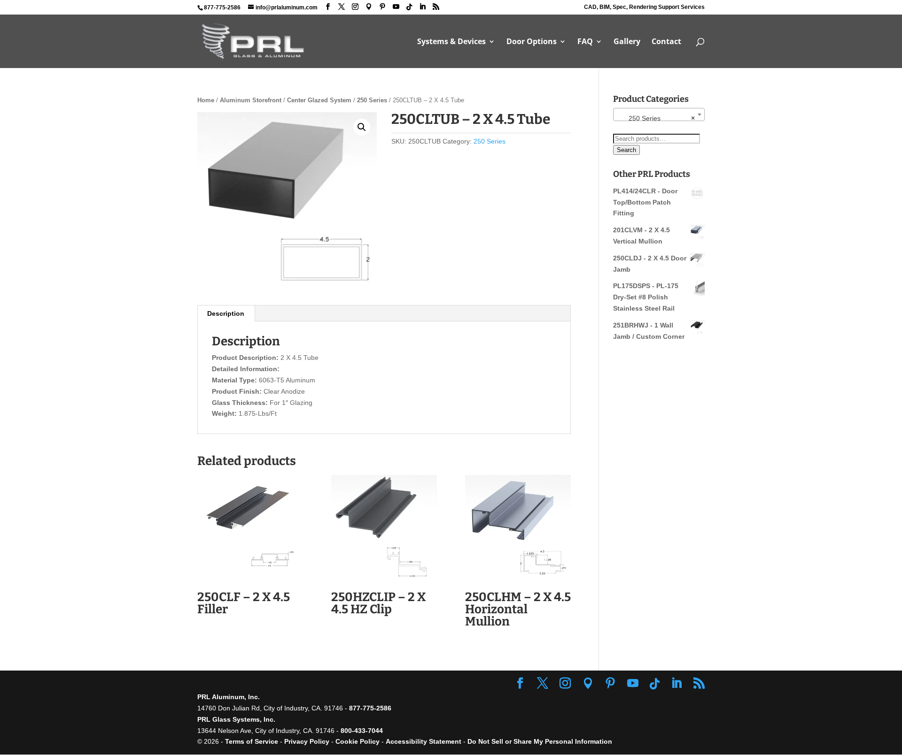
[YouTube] (396, 6)
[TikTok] (409, 7)
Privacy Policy (306, 741)
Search (626, 149)
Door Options (531, 42)
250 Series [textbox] (656, 118)
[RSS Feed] (436, 6)
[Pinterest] (382, 6)
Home (205, 100)
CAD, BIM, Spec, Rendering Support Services (644, 7)
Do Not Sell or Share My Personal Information (539, 741)
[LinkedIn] (422, 6)
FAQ (585, 42)
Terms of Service (251, 741)
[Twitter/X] (341, 6)
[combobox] (659, 114)
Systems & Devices (451, 42)
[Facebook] (328, 6)
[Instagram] (355, 6)
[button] (361, 127)
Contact (666, 42)
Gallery (627, 42)
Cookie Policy (357, 741)
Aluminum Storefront (250, 100)
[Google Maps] (368, 6)
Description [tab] (225, 313)
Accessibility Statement (424, 741)
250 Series (372, 100)
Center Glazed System (319, 100)
